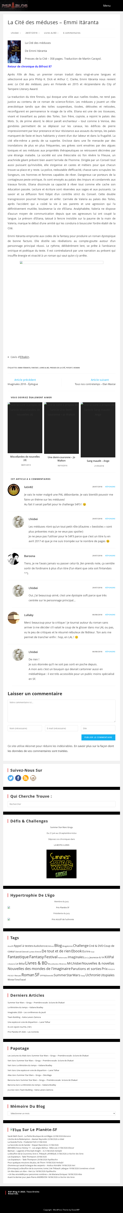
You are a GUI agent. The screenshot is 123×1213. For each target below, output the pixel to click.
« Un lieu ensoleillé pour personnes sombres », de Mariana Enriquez (37, 1174)
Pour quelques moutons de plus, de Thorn (26, 1162)
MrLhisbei (74, 963)
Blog (58, 945)
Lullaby (28, 615)
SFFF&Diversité (46, 975)
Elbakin (24, 357)
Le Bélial (20, 963)
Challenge (80, 945)
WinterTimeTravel (17, 979)
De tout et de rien (56, 950)
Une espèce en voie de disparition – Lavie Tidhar (29, 1022)
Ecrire (86, 951)
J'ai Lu (86, 957)
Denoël (18, 951)
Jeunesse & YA (97, 957)
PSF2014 (111, 969)
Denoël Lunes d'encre (31, 951)
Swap (83, 975)
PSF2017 (69, 368)
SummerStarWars (67, 975)
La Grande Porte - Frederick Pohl (22, 1142)
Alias (10, 1075)
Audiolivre (39, 946)
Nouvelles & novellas (98, 963)
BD (46, 946)
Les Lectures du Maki (17, 1055)
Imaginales (76, 957)
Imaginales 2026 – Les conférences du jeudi (27, 1012)
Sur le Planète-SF (39, 1129)
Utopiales (107, 975)
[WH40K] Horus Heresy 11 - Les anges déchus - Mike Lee (32, 1147)
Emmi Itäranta (24, 368)
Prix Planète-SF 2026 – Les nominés (23, 1031)
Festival (50, 956)
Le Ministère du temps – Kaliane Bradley (25, 1007)
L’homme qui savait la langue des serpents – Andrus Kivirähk (34, 1165)
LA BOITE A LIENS (61, 845)
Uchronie (93, 975)
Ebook (76, 951)
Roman (77, 368)
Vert (9, 1060)
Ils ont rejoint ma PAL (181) (20, 1027)
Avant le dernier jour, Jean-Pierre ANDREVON (27, 1177)
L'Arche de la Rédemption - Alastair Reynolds (27, 1139)
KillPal (109, 957)
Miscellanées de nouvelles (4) (25, 458)
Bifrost (51, 946)
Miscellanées (53, 964)
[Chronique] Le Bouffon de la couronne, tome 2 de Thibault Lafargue (38, 1168)
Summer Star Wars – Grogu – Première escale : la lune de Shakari (36, 1002)
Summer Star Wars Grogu (61, 827)
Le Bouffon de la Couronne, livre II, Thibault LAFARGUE (32, 1153)
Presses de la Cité (57, 368)
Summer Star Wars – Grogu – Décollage (34, 1075)
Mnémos (63, 964)
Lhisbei (15, 32)
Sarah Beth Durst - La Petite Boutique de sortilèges (30, 1136)
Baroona (29, 556)
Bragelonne (67, 946)
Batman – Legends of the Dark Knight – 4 (26, 1150)
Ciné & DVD (96, 946)
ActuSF (10, 946)
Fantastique (18, 956)
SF (37, 975)
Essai (92, 952)
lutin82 (28, 487)
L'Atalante (11, 964)
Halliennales (62, 957)
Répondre (110, 487)
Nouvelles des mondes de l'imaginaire (39, 968)
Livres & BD (50, 32)
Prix (105, 968)
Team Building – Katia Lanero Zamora (24, 1017)
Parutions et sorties (86, 968)
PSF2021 (11, 976)
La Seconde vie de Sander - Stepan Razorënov (28, 1145)
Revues (18, 975)
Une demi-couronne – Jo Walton (61, 459)
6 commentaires (72, 32)
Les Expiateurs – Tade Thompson (22, 1159)
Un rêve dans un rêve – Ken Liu (21, 1171)
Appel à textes (23, 946)
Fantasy (35, 368)
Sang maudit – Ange (98, 461)
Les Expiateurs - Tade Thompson (22, 1156)
